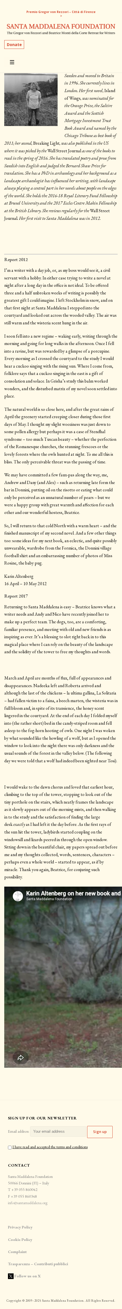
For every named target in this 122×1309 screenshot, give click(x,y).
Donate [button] (14, 44)
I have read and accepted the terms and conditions (50, 1146)
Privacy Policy (20, 1227)
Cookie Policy (20, 1239)
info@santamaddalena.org (27, 1202)
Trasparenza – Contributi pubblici (38, 1263)
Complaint (17, 1251)
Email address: (19, 1131)
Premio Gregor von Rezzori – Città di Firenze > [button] (61, 14)
